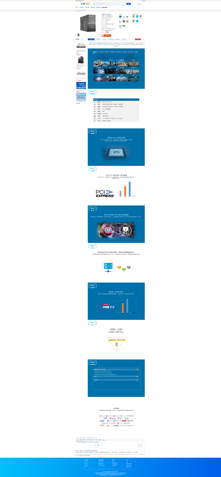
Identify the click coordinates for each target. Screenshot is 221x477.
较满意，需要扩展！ (90, 439)
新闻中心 (86, 463)
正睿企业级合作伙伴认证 (80, 90)
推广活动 (104, 39)
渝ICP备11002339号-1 (104, 475)
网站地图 (109, 471)
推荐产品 (124, 39)
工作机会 (86, 465)
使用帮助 (143, 0)
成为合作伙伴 (101, 462)
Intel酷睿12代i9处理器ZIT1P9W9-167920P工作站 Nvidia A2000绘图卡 (80, 65)
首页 (104, 471)
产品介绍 (91, 39)
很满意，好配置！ (83, 439)
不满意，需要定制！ (98, 439)
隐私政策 (114, 462)
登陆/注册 (139, 4)
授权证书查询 (128, 466)
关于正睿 (86, 460)
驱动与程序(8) (117, 39)
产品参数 (97, 39)
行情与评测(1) (111, 39)
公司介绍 (86, 462)
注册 (106, 471)
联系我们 (116, 471)
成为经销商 (100, 463)
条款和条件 (114, 465)
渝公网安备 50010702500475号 (115, 475)
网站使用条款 (114, 463)
